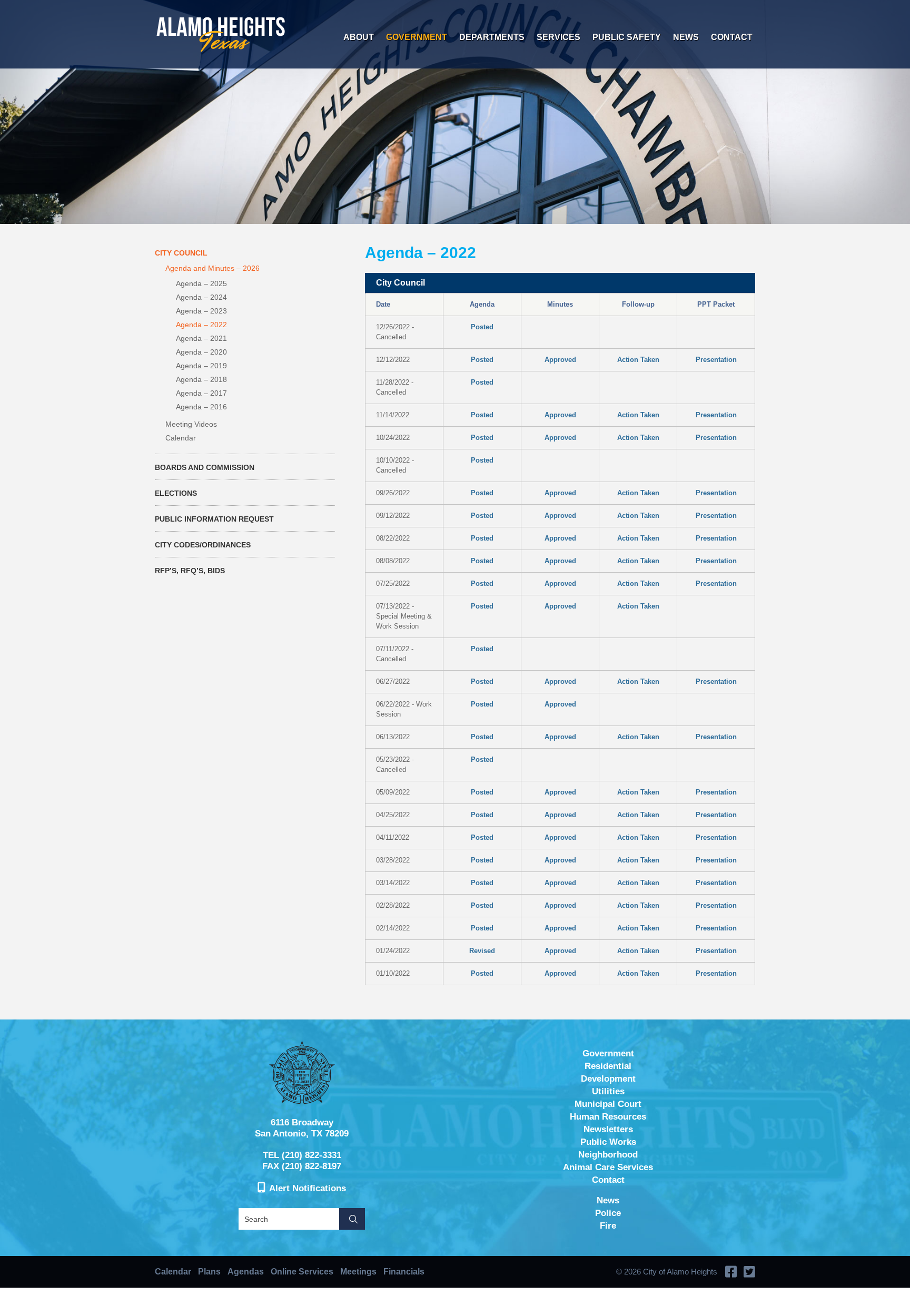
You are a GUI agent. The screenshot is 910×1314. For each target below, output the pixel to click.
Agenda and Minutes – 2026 (212, 268)
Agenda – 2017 (201, 393)
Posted (482, 327)
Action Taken (638, 360)
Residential (608, 1066)
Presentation (716, 360)
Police (608, 1213)
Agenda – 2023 (201, 311)
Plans (209, 1271)
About (358, 37)
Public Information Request (214, 519)
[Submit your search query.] (352, 1219)
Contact (732, 37)
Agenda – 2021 (201, 338)
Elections (176, 493)
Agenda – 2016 (201, 407)
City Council (181, 253)
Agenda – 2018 (201, 379)
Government (416, 37)
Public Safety (626, 37)
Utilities (608, 1091)
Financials (403, 1271)
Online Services (302, 1271)
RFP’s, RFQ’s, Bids (190, 570)
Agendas (246, 1271)
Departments (492, 37)
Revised (482, 951)
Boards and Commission (204, 467)
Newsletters (608, 1129)
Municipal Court (608, 1104)
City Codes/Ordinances (203, 545)
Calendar (180, 438)
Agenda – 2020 (201, 352)
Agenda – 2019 (201, 365)
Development (608, 1079)
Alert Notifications (307, 1188)
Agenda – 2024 (201, 297)
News (686, 37)
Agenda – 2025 (201, 283)
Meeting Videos (191, 424)
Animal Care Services (608, 1167)
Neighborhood (608, 1155)
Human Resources (608, 1117)
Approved (560, 360)
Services (558, 37)
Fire (608, 1226)
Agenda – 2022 (201, 324)
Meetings (358, 1271)
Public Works (608, 1142)
